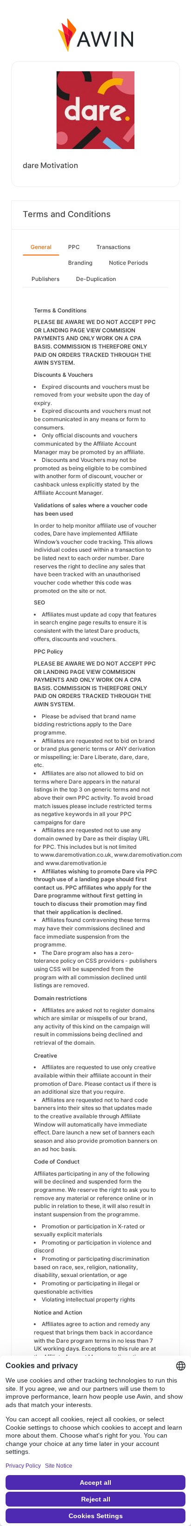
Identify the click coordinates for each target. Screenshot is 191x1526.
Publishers (45, 278)
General (41, 246)
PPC (74, 246)
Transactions (113, 246)
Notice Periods (128, 262)
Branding (80, 262)
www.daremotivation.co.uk (75, 854)
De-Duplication (96, 278)
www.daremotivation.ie (76, 863)
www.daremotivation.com (148, 854)
